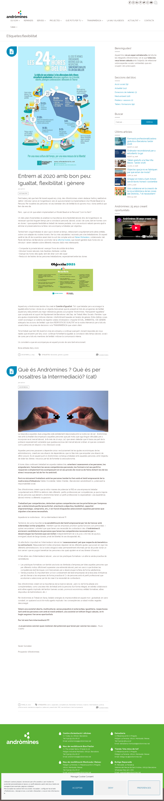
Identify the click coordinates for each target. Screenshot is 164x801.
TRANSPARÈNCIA (94, 21)
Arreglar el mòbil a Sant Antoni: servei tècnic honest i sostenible (142, 180)
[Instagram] (133, 2)
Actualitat (23, 193)
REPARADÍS (28, 21)
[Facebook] (129, 2)
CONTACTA (149, 21)
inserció (85, 705)
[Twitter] (144, 2)
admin (23, 189)
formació (79, 705)
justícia (101, 705)
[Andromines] (17, 14)
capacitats (55, 705)
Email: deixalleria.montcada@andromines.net (132, 744)
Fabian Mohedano (82, 237)
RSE (59, 707)
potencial (46, 707)
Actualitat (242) (121, 88)
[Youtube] (151, 2)
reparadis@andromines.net (130, 772)
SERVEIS (40, 21)
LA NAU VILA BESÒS (115, 21)
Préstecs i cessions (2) (124, 100)
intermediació (93, 705)
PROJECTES (55, 21)
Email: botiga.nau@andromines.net (128, 757)
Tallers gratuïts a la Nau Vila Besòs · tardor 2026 (140, 161)
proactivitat (53, 707)
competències (63, 705)
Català (12, 27)
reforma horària (64, 240)
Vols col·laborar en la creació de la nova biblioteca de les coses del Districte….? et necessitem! (142, 191)
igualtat (65, 355)
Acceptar (77, 788)
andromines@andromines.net (79, 741)
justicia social (22, 707)
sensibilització (66, 707)
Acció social (23, 387)
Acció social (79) (121, 84)
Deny (110, 788)
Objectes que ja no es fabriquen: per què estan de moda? (142, 170)
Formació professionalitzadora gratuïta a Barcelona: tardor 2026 (141, 141)
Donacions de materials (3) (126, 92)
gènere (60, 355)
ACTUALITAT (133, 21)
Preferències (144, 788)
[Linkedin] (137, 2)
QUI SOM (14, 21)
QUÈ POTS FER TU (73, 21)
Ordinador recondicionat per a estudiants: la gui (141, 152)
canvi (49, 705)
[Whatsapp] (147, 2)
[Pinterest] (140, 2)
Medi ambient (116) (122, 96)
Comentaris (103, 355)
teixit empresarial (77, 707)
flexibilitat (54, 355)
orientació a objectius (35, 707)
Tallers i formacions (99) (125, 104)
